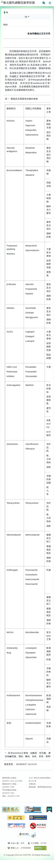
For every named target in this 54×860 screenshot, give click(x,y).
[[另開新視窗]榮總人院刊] (10, 809)
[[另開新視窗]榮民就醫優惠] (33, 810)
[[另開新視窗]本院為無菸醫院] (38, 826)
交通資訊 (32, 784)
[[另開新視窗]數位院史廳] (16, 818)
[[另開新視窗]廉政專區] (27, 834)
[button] (49, 855)
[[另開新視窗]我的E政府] (49, 809)
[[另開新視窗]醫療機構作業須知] (38, 818)
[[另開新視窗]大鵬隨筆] (16, 826)
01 (26, 17)
